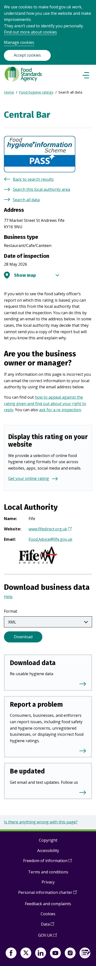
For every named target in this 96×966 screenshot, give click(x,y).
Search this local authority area (41, 189)
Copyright (48, 840)
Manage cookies (19, 42)
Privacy (48, 882)
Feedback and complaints (48, 903)
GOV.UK (47, 937)
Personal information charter (47, 894)
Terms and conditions (48, 872)
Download (23, 636)
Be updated (27, 771)
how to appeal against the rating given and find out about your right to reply (45, 403)
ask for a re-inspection (60, 409)
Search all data (26, 199)
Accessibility (48, 850)
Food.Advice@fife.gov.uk (50, 539)
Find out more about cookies (30, 32)
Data (47, 926)
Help (8, 596)
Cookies (48, 914)
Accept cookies (27, 55)
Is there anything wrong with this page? (41, 822)
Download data (33, 663)
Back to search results (33, 179)
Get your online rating (28, 478)
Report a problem (36, 704)
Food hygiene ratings (36, 92)
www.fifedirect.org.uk (49, 529)
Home (9, 92)
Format (10, 611)
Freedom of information (47, 862)
